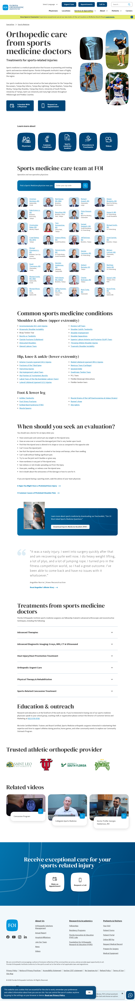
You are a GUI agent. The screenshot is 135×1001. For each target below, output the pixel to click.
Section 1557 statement (73, 970)
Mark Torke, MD (85, 291)
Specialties (10, 24)
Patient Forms (108, 930)
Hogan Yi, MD (111, 212)
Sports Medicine (23, 24)
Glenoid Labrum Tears (28, 346)
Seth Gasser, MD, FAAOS (59, 279)
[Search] (129, 4)
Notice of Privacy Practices (30, 970)
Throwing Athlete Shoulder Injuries (84, 343)
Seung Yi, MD (111, 278)
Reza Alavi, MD (60, 212)
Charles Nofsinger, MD (86, 279)
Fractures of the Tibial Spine (30, 365)
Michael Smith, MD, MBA (34, 278)
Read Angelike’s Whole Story (42, 587)
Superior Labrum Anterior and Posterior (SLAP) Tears (91, 339)
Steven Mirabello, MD (112, 200)
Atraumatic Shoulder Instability (31, 329)
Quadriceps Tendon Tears (81, 372)
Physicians (53, 11)
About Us (39, 921)
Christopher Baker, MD (33, 226)
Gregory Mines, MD (60, 239)
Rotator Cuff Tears (78, 326)
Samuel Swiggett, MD (86, 225)
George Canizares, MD (86, 252)
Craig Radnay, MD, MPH (34, 239)
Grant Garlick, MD (112, 239)
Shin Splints (75, 405)
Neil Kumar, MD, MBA (59, 200)
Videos (37, 951)
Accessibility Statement (52, 970)
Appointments (86, 4)
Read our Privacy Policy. (55, 995)
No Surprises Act (91, 970)
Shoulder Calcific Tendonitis (81, 329)
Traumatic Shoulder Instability (82, 346)
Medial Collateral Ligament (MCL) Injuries (87, 362)
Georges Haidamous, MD (59, 265)
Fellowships (73, 926)
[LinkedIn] (25, 937)
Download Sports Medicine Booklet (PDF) (70, 527)
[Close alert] (132, 17)
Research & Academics (80, 921)
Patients (115, 11)
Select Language (49, 4)
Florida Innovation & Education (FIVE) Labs (81, 936)
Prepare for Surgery (111, 948)
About (102, 11)
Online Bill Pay (108, 939)
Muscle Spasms (25, 408)
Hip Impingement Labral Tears (31, 372)
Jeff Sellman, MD (85, 239)
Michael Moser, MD (34, 290)
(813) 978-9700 (34, 718)
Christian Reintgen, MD (34, 200)
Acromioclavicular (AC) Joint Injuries (33, 326)
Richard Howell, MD (85, 200)
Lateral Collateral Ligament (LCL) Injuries (35, 382)
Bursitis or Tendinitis (27, 336)
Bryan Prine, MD (111, 290)
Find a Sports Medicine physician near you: (36, 185)
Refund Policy (105, 970)
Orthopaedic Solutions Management (44, 927)
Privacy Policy (11, 970)
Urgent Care (69, 4)
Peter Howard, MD (86, 212)
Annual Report (40, 933)
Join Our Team (41, 942)
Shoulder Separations (79, 336)
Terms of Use (118, 970)
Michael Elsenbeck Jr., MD (34, 250)
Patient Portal (108, 935)
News (37, 946)
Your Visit (106, 926)
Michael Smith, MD (112, 226)
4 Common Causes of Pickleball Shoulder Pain (36, 493)
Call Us (102, 4)
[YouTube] (14, 937)
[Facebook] (7, 937)
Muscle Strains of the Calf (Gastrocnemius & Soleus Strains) (94, 398)
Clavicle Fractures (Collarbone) (31, 339)
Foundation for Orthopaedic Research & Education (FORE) (81, 943)
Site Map (9, 973)
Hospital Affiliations (43, 937)
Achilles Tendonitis (26, 398)
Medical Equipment (110, 953)
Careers (129, 11)
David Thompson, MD (34, 265)
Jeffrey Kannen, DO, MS (60, 290)
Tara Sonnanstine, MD (60, 225)
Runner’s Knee (76, 401)
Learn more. (110, 17)
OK (89, 992)
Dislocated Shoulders (27, 343)
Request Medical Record (112, 944)
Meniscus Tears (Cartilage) (81, 365)
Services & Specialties (83, 11)
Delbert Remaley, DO (85, 266)
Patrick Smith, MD (60, 251)
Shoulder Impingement (80, 332)
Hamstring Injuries (26, 369)
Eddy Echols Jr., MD (34, 211)
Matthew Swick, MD (110, 266)
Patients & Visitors (112, 921)
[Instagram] (19, 937)
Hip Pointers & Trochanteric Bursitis (33, 375)
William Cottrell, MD (111, 251)
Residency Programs (77, 930)
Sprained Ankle (76, 369)
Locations (66, 11)
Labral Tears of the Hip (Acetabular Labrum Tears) (39, 379)
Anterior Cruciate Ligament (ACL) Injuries (35, 362)
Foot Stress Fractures (27, 401)
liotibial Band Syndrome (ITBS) (31, 405)
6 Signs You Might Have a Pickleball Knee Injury (37, 486)
